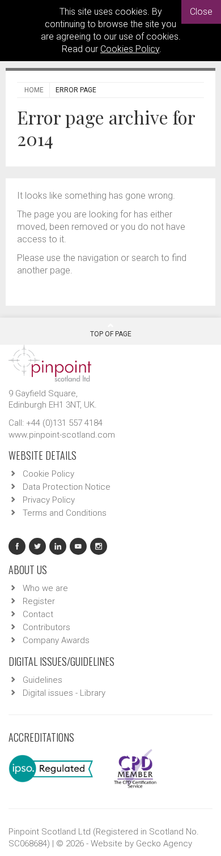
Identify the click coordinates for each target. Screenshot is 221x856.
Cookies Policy (129, 49)
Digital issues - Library (64, 693)
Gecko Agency (164, 843)
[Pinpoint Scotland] (49, 362)
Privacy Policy (49, 500)
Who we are (45, 588)
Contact (38, 614)
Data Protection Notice (66, 487)
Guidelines (42, 680)
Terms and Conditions (65, 513)
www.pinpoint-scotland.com (61, 435)
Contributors (46, 627)
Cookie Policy (48, 474)
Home (34, 90)
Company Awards (56, 640)
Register (39, 601)
